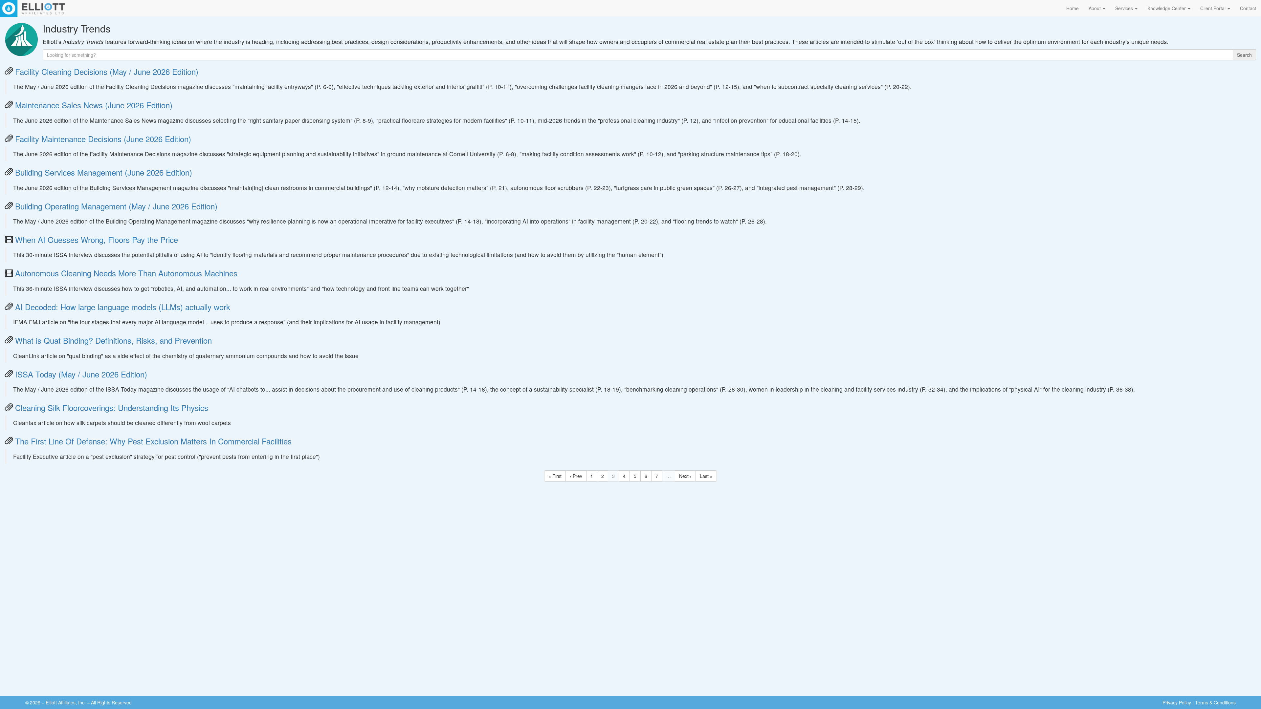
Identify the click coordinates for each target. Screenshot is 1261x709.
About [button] (1095, 8)
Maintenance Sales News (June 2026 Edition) (93, 105)
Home (1072, 8)
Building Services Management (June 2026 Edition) (103, 172)
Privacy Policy (1176, 702)
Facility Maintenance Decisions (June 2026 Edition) (103, 138)
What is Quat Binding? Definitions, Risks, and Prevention (113, 340)
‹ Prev (576, 476)
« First (555, 476)
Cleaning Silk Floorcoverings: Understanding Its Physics (111, 407)
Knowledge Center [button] (1167, 8)
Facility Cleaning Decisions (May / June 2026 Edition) (106, 71)
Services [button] (1124, 8)
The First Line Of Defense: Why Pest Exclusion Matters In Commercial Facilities (153, 441)
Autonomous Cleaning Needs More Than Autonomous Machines (126, 273)
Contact (1248, 8)
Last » (706, 476)
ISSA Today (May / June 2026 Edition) (81, 374)
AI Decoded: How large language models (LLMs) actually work (122, 306)
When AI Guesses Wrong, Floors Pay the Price (96, 239)
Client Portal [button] (1213, 8)
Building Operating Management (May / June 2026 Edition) (116, 206)
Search (1244, 55)
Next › (685, 476)
